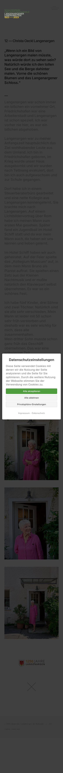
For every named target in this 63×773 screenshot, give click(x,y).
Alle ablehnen (31, 397)
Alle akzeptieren (31, 391)
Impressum (24, 413)
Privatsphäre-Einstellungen (31, 404)
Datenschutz (38, 413)
